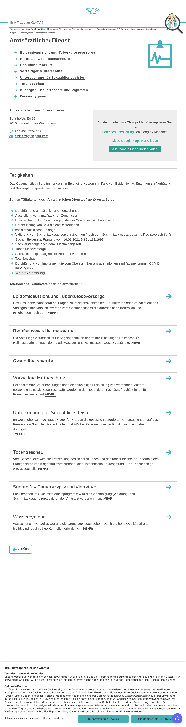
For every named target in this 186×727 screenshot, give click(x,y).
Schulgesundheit (87, 29)
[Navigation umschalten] (179, 11)
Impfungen (53, 29)
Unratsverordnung (30, 273)
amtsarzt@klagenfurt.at (31, 136)
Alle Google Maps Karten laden (134, 149)
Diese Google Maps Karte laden (135, 141)
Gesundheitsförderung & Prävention (112, 29)
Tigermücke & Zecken (69, 29)
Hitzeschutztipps (137, 29)
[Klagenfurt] (93, 11)
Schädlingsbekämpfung (45, 33)
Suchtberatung (152, 29)
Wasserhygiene (26, 33)
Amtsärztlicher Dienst (36, 29)
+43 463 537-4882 (28, 131)
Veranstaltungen (17, 29)
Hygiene (13, 33)
